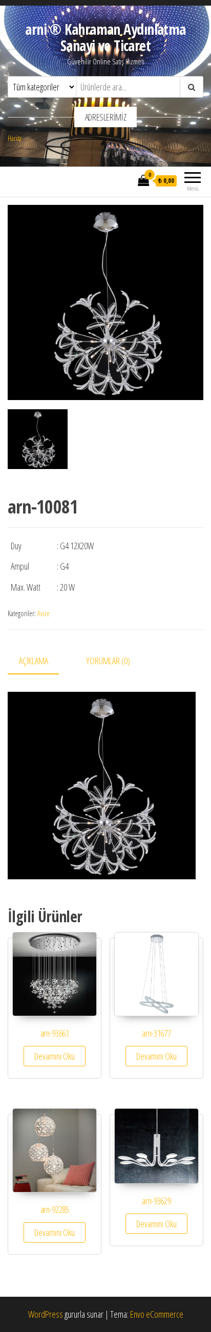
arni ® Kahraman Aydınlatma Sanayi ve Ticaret (105, 37)
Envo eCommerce (156, 1314)
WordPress (45, 1314)
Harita (15, 138)
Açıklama (33, 661)
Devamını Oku (54, 1056)
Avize (43, 613)
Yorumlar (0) (108, 661)
